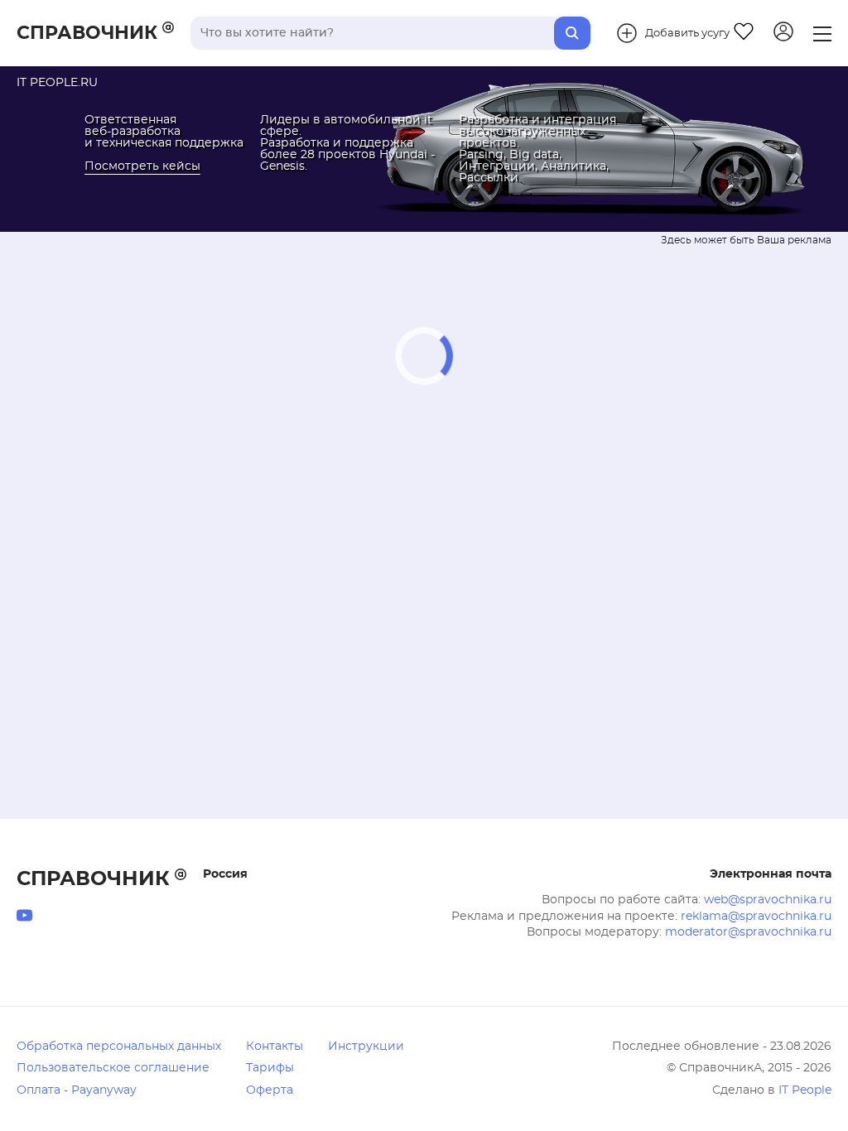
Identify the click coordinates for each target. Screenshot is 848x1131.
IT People (804, 1090)
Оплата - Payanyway (77, 1090)
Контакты (274, 1046)
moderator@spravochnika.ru (748, 932)
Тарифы (270, 1068)
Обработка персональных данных (119, 1046)
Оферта (269, 1090)
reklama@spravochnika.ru (756, 916)
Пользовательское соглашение (113, 1068)
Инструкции (366, 1046)
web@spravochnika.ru (767, 900)
